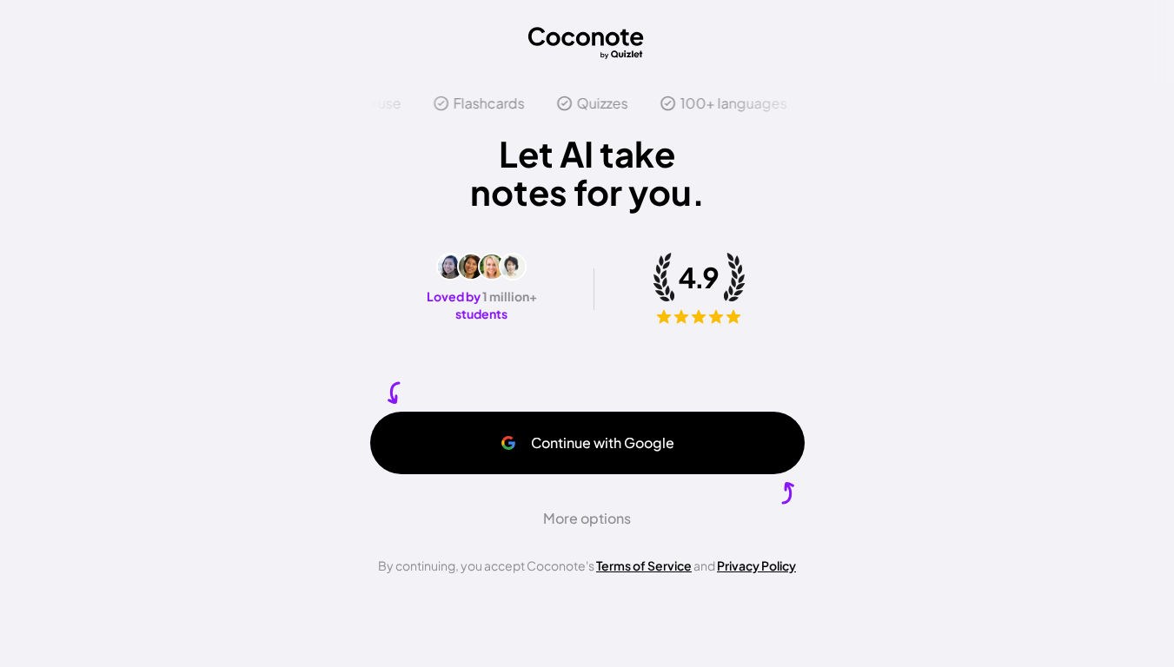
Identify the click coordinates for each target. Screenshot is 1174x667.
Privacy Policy (756, 565)
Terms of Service (644, 565)
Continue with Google (602, 442)
